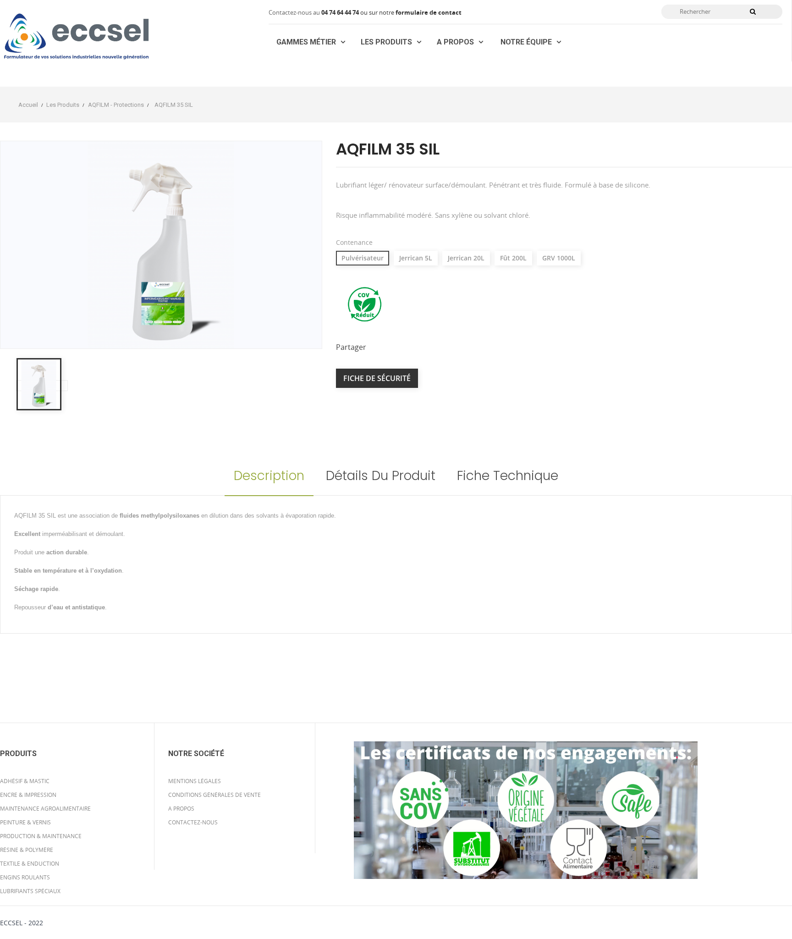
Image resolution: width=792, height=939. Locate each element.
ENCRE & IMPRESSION (28, 795)
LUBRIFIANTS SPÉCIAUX (30, 891)
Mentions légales (194, 781)
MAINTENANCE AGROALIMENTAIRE (45, 808)
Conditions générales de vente (214, 795)
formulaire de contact (429, 12)
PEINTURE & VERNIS (25, 822)
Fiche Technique (507, 476)
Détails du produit (380, 476)
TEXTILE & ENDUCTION (29, 863)
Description (269, 476)
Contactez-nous (193, 822)
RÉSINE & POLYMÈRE (26, 850)
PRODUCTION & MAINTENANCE (41, 836)
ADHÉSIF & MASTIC (25, 781)
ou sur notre (358, 12)
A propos (181, 808)
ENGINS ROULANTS (25, 877)
